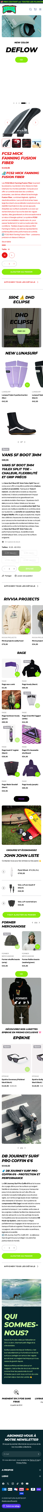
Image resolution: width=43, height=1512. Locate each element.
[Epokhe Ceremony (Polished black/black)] (16, 1058)
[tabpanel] (21, 725)
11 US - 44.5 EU (31, 561)
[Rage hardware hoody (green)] (11, 699)
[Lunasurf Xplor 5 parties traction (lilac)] (16, 374)
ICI (21, 974)
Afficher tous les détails (19, 282)
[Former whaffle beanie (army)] (11, 940)
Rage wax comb (8, 684)
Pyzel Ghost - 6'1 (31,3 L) (28, 870)
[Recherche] (30, 9)
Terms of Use (34, 1460)
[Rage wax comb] (11, 668)
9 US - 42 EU (30, 554)
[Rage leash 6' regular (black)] (11, 734)
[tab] (21, 653)
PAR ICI (21, 331)
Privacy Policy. (21, 1463)
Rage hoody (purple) (30, 784)
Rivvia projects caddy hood (12, 641)
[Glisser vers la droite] (35, 122)
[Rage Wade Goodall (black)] (11, 768)
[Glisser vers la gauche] (7, 122)
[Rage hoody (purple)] (31, 768)
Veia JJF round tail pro (27, 902)
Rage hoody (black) (30, 684)
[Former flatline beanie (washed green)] (31, 940)
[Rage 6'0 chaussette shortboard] (31, 734)
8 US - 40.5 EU (12, 554)
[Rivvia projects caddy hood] (16, 619)
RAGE (21, 799)
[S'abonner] (38, 1454)
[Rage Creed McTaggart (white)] (31, 699)
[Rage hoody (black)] (31, 668)
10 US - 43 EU (12, 561)
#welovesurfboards (9, 1501)
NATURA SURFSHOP (17, 1498)
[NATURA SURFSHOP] (21, 1001)
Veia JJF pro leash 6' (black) (26, 886)
